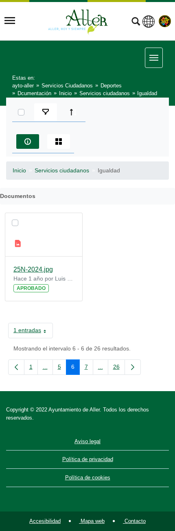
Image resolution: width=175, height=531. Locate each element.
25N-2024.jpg (33, 269)
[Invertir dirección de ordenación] (73, 112)
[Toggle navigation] (10, 20)
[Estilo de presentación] (58, 141)
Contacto (134, 521)
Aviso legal (87, 441)
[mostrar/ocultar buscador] (135, 22)
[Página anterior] (16, 367)
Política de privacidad (87, 459)
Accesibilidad (45, 521)
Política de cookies (87, 477)
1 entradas (33, 332)
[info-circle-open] (27, 141)
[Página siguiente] (133, 367)
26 (119, 368)
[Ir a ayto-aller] (78, 21)
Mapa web (92, 521)
